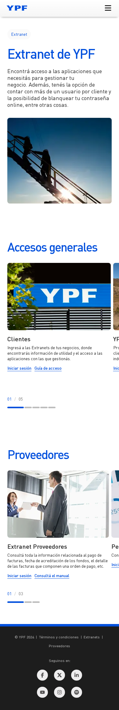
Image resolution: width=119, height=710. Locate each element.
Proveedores (59, 646)
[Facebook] (42, 675)
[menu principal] (108, 8)
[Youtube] (42, 692)
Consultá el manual (51, 577)
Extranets (92, 637)
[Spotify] (76, 692)
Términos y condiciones (59, 637)
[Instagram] (59, 692)
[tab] (15, 407)
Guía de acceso (48, 369)
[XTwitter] (59, 675)
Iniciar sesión (19, 369)
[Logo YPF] (17, 8)
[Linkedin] (76, 675)
